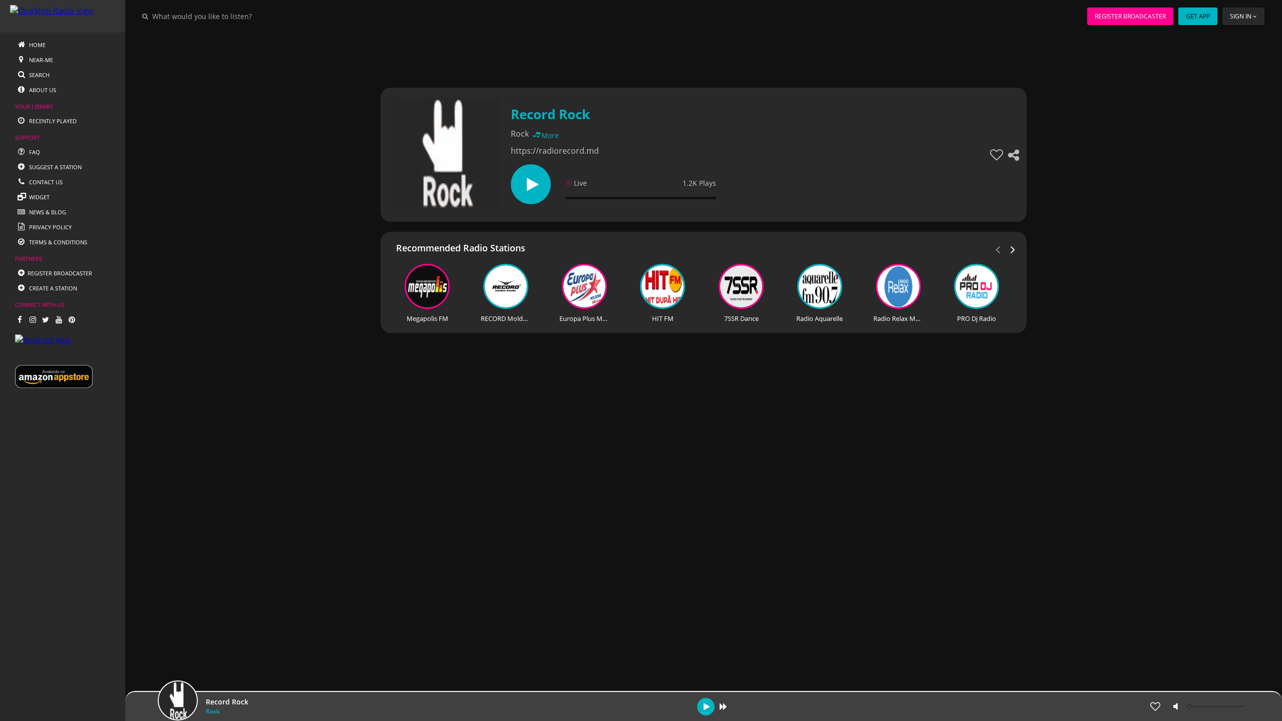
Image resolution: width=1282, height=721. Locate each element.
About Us (42, 90)
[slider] (1217, 706)
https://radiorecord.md (555, 150)
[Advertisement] (676, 55)
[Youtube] (58, 319)
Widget (39, 197)
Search (39, 75)
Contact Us (45, 182)
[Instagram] (32, 319)
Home (37, 45)
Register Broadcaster (1130, 16)
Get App (1198, 16)
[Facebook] (19, 319)
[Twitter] (45, 319)
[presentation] (1013, 248)
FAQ (34, 152)
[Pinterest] (71, 319)
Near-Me (40, 60)
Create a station (52, 288)
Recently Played (52, 121)
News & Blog (47, 212)
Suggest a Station (55, 167)
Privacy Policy (50, 227)
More (550, 135)
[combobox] (232, 16)
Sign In (1240, 16)
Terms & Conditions (57, 242)
